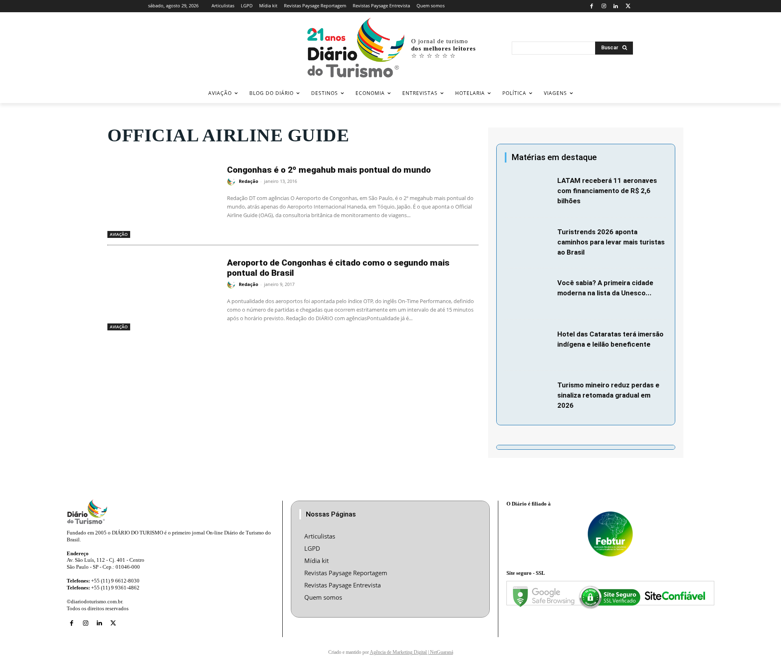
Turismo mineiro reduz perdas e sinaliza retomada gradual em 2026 (608, 395)
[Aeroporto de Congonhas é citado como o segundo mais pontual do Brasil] (163, 292)
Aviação (119, 234)
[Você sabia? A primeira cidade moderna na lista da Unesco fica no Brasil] (529, 294)
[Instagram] (604, 6)
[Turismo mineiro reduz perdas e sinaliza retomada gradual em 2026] (529, 396)
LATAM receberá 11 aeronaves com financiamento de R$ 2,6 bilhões (607, 190)
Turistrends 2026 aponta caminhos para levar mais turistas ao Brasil (611, 242)
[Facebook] (592, 6)
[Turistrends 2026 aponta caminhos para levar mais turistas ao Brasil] (529, 243)
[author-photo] (232, 182)
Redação (248, 181)
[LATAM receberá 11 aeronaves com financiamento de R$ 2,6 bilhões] (529, 192)
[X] (628, 6)
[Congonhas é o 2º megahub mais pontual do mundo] (163, 199)
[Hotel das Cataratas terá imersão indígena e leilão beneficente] (529, 345)
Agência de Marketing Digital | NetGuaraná (411, 652)
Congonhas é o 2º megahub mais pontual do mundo (329, 170)
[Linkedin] (616, 6)
